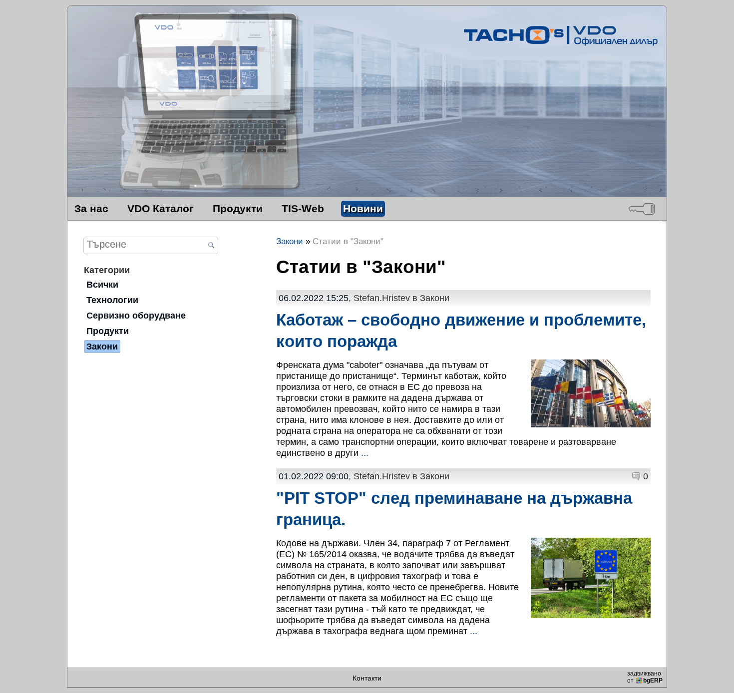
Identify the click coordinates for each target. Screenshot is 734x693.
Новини (363, 208)
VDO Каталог (160, 208)
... (364, 452)
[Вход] (642, 209)
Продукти (238, 208)
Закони (102, 346)
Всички (102, 284)
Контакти (367, 678)
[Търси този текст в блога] (211, 246)
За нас (91, 208)
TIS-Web (303, 208)
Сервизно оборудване (136, 315)
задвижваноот (645, 677)
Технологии (112, 300)
